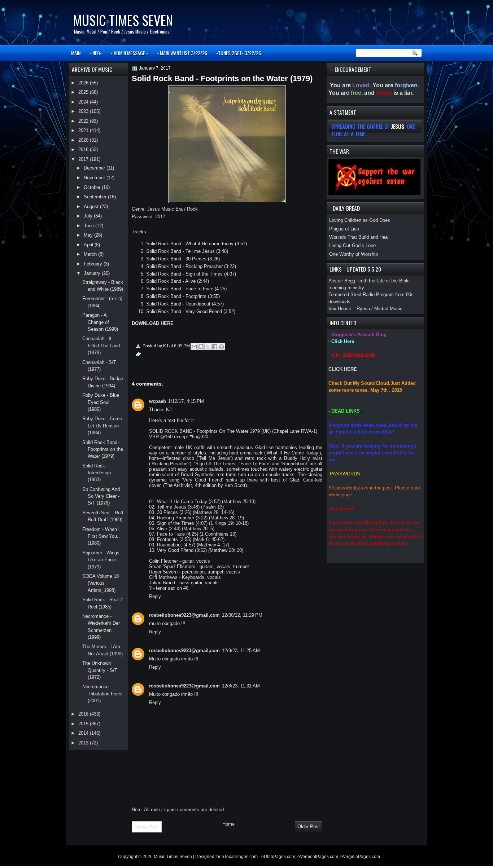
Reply (155, 596)
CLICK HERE (342, 369)
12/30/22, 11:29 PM (242, 615)
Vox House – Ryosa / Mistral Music (365, 308)
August (92, 206)
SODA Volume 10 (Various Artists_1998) (100, 583)
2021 (84, 130)
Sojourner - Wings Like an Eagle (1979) (100, 560)
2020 (84, 140)
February (94, 264)
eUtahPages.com (278, 856)
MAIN (75, 53)
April (89, 244)
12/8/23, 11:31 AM (241, 686)
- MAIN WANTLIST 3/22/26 (182, 53)
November (95, 177)
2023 (84, 111)
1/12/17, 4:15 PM (186, 401)
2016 (84, 714)
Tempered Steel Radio (351, 294)
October (93, 187)
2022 (84, 121)
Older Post (308, 826)
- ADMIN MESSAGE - (129, 53)
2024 (84, 102)
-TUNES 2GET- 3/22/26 (238, 53)
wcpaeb (157, 401)
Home (228, 824)
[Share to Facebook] (214, 346)
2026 (84, 82)
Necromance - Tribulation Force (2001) (102, 693)
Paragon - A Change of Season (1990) (100, 322)
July (89, 216)
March (91, 254)
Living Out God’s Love (352, 245)
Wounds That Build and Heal (359, 237)
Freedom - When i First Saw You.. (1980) (101, 536)
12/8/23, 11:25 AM (241, 650)
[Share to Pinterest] (221, 346)
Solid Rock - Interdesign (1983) (96, 473)
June (89, 225)
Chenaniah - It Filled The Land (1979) (101, 345)
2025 (84, 92)
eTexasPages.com (240, 856)
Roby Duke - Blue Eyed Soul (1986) (100, 402)
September (96, 196)
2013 (84, 743)
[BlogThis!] (201, 346)
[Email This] (194, 346)
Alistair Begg (341, 280)
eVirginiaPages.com (360, 856)
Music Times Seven (123, 20)
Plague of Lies (344, 229)
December (95, 168)
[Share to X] (207, 346)
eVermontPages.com (317, 856)
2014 (84, 733)
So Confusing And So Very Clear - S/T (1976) (101, 496)
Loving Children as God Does (359, 220)
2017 (84, 159)
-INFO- (96, 53)
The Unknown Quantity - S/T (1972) (99, 670)
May (89, 235)
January (93, 273)
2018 (84, 149)
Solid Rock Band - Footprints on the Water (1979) (102, 449)
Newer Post (147, 827)
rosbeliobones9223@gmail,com (184, 615)
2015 (84, 723)
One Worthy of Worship (353, 254)
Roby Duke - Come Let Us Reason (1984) (102, 425)
